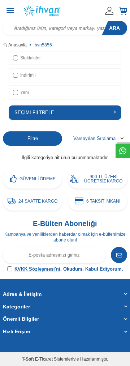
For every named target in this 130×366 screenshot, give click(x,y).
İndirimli (28, 75)
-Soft (28, 359)
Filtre (32, 138)
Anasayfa (17, 45)
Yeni (24, 92)
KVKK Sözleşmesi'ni (37, 269)
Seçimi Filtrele (34, 112)
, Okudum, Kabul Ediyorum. (68, 269)
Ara (114, 28)
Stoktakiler (30, 57)
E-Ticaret (44, 359)
